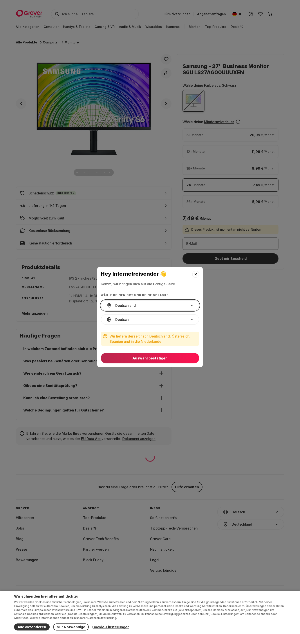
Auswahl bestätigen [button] (150, 358)
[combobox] (150, 305)
